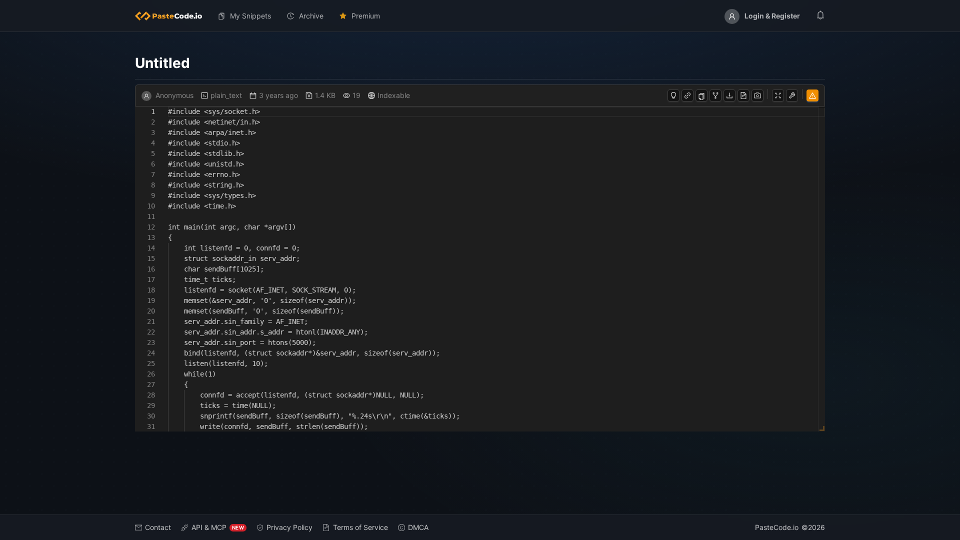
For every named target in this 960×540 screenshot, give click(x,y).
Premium (366, 16)
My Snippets (250, 16)
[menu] (480, 16)
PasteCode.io (776, 527)
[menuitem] (172, 16)
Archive (311, 16)
